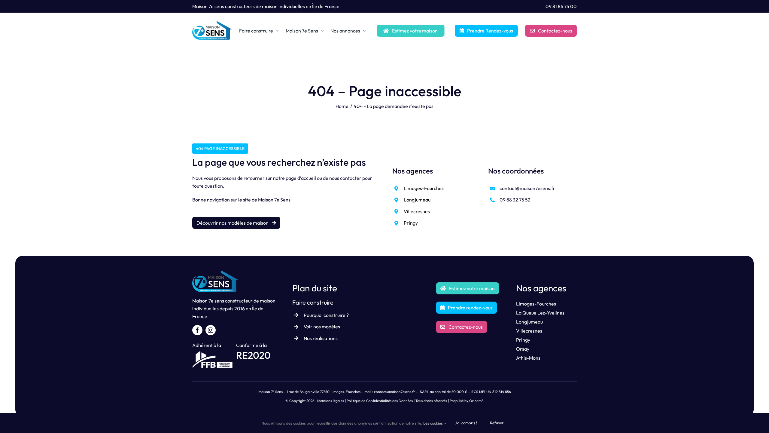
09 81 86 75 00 (561, 6)
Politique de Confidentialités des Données (380, 400)
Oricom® (476, 400)
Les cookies (433, 423)
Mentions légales (330, 400)
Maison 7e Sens (274, 200)
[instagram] (210, 330)
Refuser (496, 422)
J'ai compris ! (466, 422)
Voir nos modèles (322, 327)
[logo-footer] (215, 273)
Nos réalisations (321, 338)
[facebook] (197, 330)
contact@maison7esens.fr (527, 188)
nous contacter (345, 178)
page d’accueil (301, 178)
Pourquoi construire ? (326, 315)
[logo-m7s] (212, 23)
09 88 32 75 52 (515, 200)
